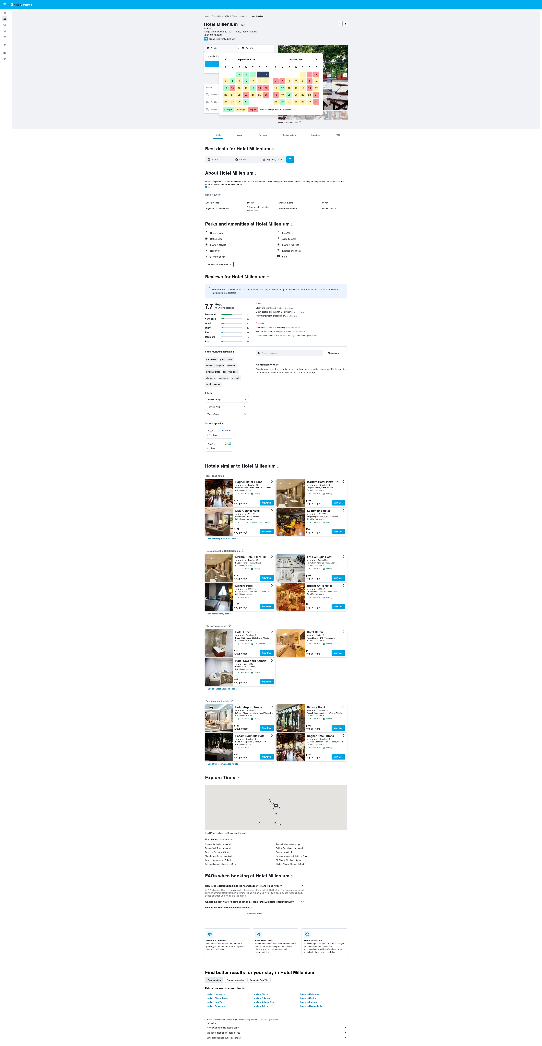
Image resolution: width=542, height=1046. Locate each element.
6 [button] (225, 81)
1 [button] (239, 74)
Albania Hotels (217, 16)
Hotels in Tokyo (260, 1006)
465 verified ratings (225, 39)
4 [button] (259, 74)
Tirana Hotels (237, 16)
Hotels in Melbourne (310, 994)
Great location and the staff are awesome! (280, 311)
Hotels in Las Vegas (215, 994)
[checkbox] (219, 433)
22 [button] (239, 94)
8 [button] (239, 81)
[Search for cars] (4, 25)
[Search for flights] (4, 13)
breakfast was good (215, 365)
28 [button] (232, 101)
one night (236, 378)
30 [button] (246, 101)
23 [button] (246, 94)
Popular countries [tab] (235, 980)
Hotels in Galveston (215, 1006)
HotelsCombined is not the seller (223, 1027)
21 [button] (232, 94)
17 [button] (253, 88)
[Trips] (4, 45)
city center (210, 378)
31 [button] (316, 101)
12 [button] (266, 81)
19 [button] (266, 88)
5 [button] (266, 74)
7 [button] (232, 81)
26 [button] (266, 94)
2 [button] (246, 74)
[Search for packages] (4, 31)
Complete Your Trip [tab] (259, 980)
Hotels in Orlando (261, 998)
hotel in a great (213, 371)
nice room (231, 365)
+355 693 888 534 (213, 35)
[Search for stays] (4, 19)
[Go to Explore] (4, 37)
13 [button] (225, 88)
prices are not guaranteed (268, 1019)
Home (206, 16)
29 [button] (239, 101)
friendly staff (211, 359)
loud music (223, 378)
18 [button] (259, 88)
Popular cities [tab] (214, 980)
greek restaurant (213, 384)
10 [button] (253, 81)
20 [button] (225, 94)
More (207, 187)
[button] (5, 4)
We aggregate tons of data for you (223, 1032)
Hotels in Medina (308, 998)
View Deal (266, 502)
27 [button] (225, 101)
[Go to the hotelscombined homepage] (21, 4)
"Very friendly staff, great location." (276, 315)
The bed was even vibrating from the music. (280, 331)
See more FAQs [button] (254, 913)
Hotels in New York (215, 1002)
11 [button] (259, 81)
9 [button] (246, 81)
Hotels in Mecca (260, 994)
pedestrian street (230, 371)
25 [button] (259, 94)
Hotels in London (308, 1002)
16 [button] (246, 88)
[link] (222, 538)
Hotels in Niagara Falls (311, 1006)
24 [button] (253, 94)
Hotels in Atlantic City (263, 1002)
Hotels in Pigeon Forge (217, 998)
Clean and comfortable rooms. (274, 307)
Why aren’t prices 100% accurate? (224, 1037)
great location (226, 359)
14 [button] (232, 88)
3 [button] (252, 74)
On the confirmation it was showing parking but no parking (286, 335)
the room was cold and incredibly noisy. (278, 327)
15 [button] (239, 88)
